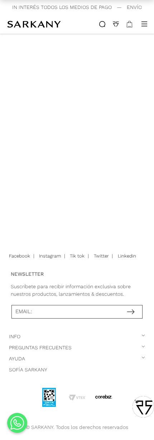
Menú (144, 24)
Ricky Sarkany (35, 24)
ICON (102, 24)
